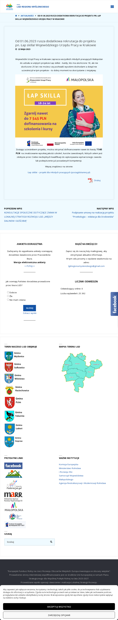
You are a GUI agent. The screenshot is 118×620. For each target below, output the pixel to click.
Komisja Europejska (68, 464)
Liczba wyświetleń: (70, 293)
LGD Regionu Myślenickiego (33, 6)
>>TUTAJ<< (29, 266)
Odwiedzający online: (71, 288)
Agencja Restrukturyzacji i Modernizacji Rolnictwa (82, 483)
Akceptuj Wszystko (59, 606)
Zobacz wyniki (29, 313)
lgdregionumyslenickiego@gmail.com (86, 266)
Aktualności (27, 16)
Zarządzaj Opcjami (59, 615)
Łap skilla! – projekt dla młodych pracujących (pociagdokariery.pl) (59, 172)
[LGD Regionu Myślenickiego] (9, 6)
